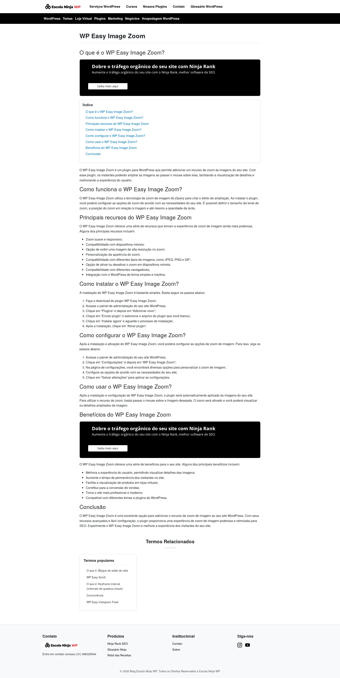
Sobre (176, 649)
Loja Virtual (83, 18)
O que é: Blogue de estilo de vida (107, 570)
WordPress (52, 18)
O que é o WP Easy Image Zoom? (109, 111)
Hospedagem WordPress (160, 18)
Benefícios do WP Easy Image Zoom (111, 147)
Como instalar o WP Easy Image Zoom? (113, 129)
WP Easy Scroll (96, 577)
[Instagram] (239, 644)
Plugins (100, 18)
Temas (68, 18)
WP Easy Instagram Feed (102, 602)
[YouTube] (247, 644)
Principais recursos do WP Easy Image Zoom (117, 123)
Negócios (132, 18)
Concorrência (95, 595)
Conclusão (93, 153)
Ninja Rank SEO (117, 643)
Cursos (131, 6)
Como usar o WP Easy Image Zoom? (111, 141)
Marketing (115, 18)
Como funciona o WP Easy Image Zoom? (114, 117)
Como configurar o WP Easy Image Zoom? (115, 135)
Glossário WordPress (207, 6)
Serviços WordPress (105, 6)
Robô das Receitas (119, 655)
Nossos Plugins (155, 6)
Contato (179, 6)
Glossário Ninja (116, 649)
